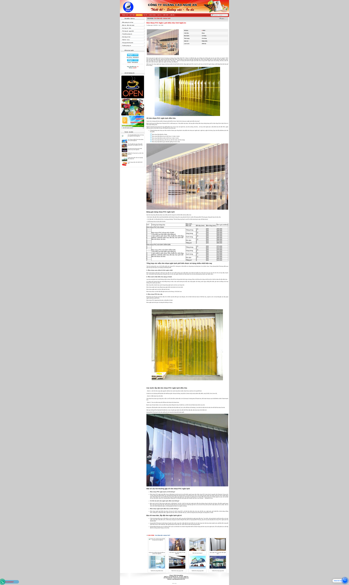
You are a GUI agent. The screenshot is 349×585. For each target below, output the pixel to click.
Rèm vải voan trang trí (197, 553)
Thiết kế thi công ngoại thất (177, 570)
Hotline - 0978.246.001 (133, 62)
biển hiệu (174, 583)
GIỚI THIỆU (132, 15)
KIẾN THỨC (166, 15)
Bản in (222, 18)
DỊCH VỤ (159, 15)
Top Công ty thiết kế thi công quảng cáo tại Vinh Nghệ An (135, 140)
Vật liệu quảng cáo (126, 45)
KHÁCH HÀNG (152, 15)
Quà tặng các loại (125, 36)
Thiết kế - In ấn (125, 39)
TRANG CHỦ (125, 15)
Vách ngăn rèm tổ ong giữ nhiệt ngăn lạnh (218, 553)
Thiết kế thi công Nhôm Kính (157, 570)
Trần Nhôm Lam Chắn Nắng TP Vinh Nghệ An (177, 553)
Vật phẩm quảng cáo (126, 34)
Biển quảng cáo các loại (127, 22)
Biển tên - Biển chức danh (127, 25)
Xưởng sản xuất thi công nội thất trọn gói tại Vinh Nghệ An (157, 553)
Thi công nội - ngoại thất (127, 31)
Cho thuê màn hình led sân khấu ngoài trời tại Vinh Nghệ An (135, 149)
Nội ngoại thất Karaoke (127, 42)
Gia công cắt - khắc (126, 28)
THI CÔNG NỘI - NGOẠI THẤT (162, 18)
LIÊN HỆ (172, 15)
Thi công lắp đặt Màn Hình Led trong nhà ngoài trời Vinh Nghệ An (136, 135)
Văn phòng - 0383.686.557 (133, 57)
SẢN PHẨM (139, 15)
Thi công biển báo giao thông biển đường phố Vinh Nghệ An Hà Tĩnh (135, 144)
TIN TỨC (145, 15)
